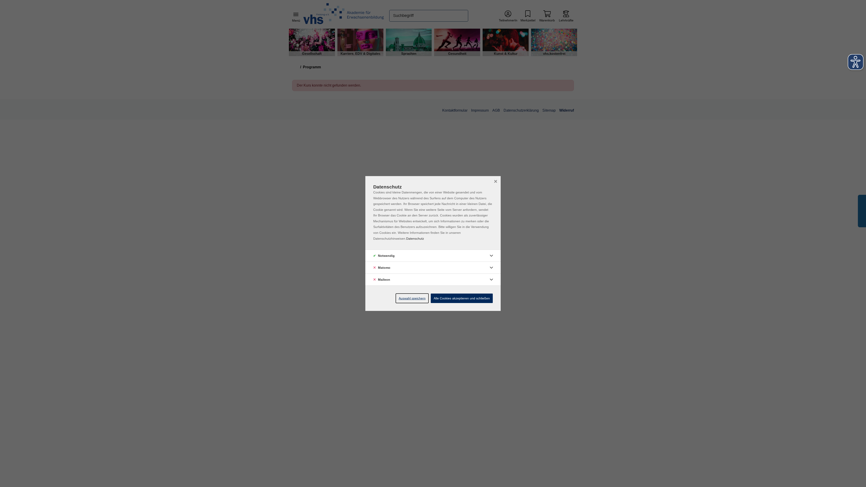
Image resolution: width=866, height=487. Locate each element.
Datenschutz (415, 238)
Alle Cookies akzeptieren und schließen (462, 298)
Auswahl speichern (412, 298)
